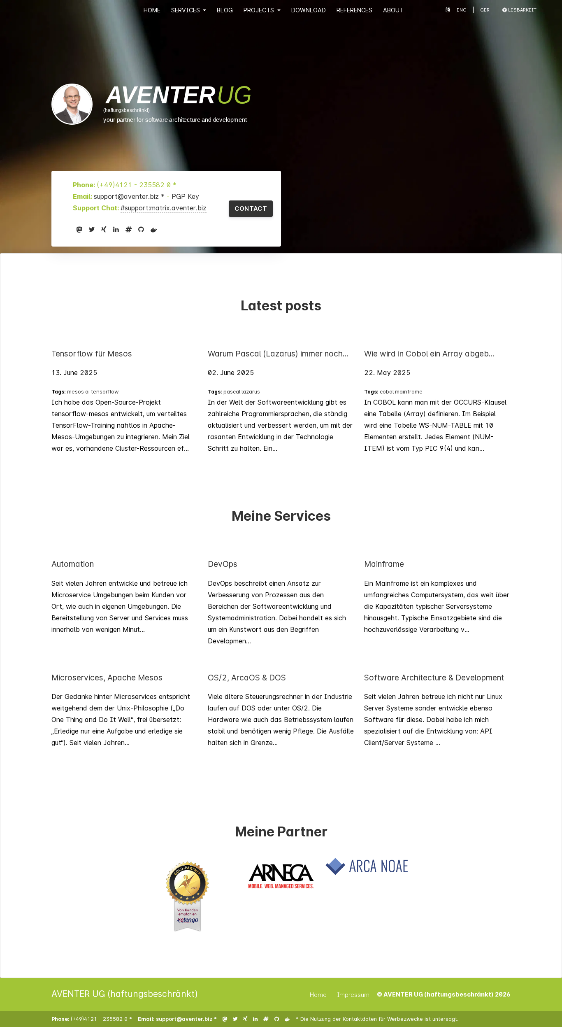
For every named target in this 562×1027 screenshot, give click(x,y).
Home (152, 10)
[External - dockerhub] (153, 229)
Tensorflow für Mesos (91, 354)
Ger (485, 10)
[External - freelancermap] (128, 229)
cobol (387, 391)
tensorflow (105, 391)
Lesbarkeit (521, 10)
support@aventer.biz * (130, 196)
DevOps (222, 564)
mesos (75, 391)
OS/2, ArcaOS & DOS (247, 677)
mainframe (409, 391)
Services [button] (186, 10)
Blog (225, 10)
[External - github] (141, 229)
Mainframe (384, 564)
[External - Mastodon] (79, 229)
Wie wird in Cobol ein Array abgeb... (429, 354)
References (354, 10)
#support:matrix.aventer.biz (164, 208)
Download (308, 10)
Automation (72, 564)
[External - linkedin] (116, 229)
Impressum (353, 994)
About (393, 10)
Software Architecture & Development (434, 677)
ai (87, 391)
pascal (231, 391)
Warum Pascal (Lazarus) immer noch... (278, 354)
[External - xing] (104, 229)
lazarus (251, 391)
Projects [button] (260, 10)
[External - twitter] (92, 229)
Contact (251, 208)
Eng (462, 10)
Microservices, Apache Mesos (107, 677)
